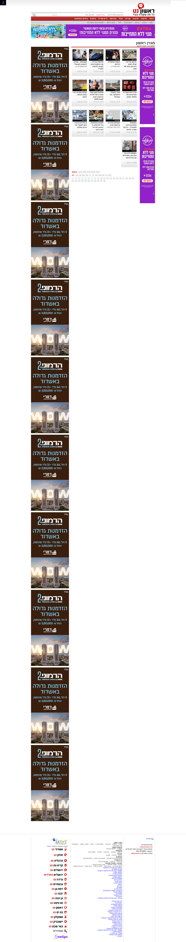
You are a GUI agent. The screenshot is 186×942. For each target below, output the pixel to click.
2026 (97, 172)
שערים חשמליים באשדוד (114, 928)
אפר (83, 175)
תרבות (136, 18)
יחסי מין (119, 886)
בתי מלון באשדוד (116, 901)
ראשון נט (151, 46)
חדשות (144, 18)
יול (93, 175)
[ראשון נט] (150, 839)
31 (104, 181)
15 (117, 178)
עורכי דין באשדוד (116, 927)
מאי (87, 175)
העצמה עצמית (117, 877)
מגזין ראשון (141, 46)
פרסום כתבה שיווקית (115, 935)
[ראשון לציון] (139, 16)
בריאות (113, 861)
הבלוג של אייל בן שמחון (114, 858)
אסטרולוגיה (128, 22)
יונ (90, 175)
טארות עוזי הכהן (100, 858)
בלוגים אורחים (87, 858)
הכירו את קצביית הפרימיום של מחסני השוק (130, 94)
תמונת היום (92, 852)
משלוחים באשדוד (116, 907)
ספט (99, 175)
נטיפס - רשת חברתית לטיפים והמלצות (110, 898)
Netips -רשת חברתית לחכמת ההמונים (110, 871)
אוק (103, 175)
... (136, 99)
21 (73, 181)
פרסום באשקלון (117, 915)
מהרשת (113, 18)
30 (101, 181)
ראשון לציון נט (117, 866)
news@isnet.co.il (146, 847)
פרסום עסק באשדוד (115, 913)
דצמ (110, 175)
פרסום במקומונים (116, 904)
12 (108, 178)
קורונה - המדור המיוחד (113, 863)
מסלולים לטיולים (117, 878)
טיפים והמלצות (81, 18)
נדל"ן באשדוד (117, 895)
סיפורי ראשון (111, 22)
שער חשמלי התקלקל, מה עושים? (115, 94)
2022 (80, 172)
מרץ (80, 175)
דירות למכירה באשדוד (115, 910)
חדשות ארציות (111, 849)
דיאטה (120, 884)
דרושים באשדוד (117, 922)
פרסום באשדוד (117, 931)
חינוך (120, 855)
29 (98, 181)
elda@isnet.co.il (136, 853)
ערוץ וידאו (108, 866)
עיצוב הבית (118, 881)
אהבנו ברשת (98, 866)
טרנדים (119, 861)
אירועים (106, 852)
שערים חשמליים (116, 869)
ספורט (114, 852)
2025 (93, 172)
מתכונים (119, 887)
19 (130, 178)
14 (114, 178)
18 (127, 178)
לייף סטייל (102, 18)
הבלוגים (119, 857)
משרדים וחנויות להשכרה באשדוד (111, 918)
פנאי (150, 22)
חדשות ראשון (117, 847)
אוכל (121, 18)
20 (133, 178)
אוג (96, 175)
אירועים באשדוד (117, 921)
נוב (107, 175)
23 (79, 181)
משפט (120, 849)
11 (104, 178)
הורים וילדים (118, 889)
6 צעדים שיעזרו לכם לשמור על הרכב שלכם (81, 125)
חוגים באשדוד (117, 924)
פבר (76, 175)
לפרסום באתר (89, 15)
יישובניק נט (118, 903)
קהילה (128, 18)
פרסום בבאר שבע (116, 916)
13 (111, 178)
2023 (84, 172)
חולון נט (119, 936)
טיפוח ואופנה (118, 883)
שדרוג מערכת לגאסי (98, 865)
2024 (88, 172)
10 (101, 178)
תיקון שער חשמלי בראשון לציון (112, 890)
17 (123, 178)
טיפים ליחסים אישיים (115, 875)
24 (82, 181)
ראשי (151, 18)
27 (92, 181)
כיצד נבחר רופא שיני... (113, 127)
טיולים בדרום (117, 880)
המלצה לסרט (117, 872)
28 (95, 181)
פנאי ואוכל (88, 866)
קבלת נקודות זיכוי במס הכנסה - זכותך (80, 94)
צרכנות (137, 22)
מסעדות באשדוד (116, 909)
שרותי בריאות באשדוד (115, 919)
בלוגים (93, 18)
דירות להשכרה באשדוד (114, 912)
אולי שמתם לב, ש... (81, 66)
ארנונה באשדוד (117, 925)
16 (120, 178)
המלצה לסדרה (117, 874)
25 (85, 181)
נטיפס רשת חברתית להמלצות (112, 868)
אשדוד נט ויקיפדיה (116, 933)
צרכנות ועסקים (78, 866)
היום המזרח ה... (115, 66)
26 (89, 181)
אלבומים (119, 850)
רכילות (120, 852)
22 (76, 181)
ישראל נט (119, 893)
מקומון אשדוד (117, 892)
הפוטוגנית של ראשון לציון (95, 22)
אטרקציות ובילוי (103, 861)
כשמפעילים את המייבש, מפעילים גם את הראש (130, 155)
